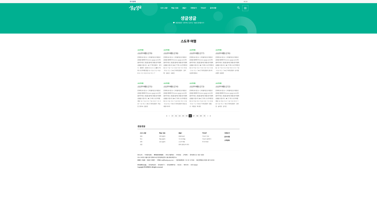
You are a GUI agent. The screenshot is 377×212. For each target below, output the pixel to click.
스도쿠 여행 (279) (144, 53)
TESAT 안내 (205, 136)
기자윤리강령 (147, 155)
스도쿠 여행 (181, 142)
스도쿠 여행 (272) (222, 86)
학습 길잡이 (162, 139)
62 (176, 116)
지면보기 (193, 8)
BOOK (179, 165)
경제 (141, 136)
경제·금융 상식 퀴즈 (183, 144)
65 (187, 116)
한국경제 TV (161, 165)
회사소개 (139, 155)
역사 (141, 139)
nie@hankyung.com (167, 160)
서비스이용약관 (169, 155)
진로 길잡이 (162, 142)
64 (183, 116)
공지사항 (213, 8)
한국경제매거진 (171, 165)
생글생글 (188, 18)
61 (172, 116)
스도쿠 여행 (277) (196, 53)
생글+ (184, 8)
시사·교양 (163, 8)
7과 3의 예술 (181, 139)
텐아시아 (186, 165)
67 (194, 116)
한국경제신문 (152, 165)
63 (180, 116)
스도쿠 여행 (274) (170, 86)
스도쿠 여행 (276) (222, 53)
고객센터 (185, 155)
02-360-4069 (199, 155)
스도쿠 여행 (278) (170, 53)
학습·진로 (174, 8)
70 (204, 116)
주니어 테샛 (205, 142)
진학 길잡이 (162, 136)
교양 (141, 144)
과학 (141, 142)
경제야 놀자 (181, 136)
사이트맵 (178, 155)
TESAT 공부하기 (206, 139)
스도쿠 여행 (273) (196, 86)
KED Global (194, 165)
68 (197, 116)
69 (201, 116)
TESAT (203, 8)
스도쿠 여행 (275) (144, 86)
